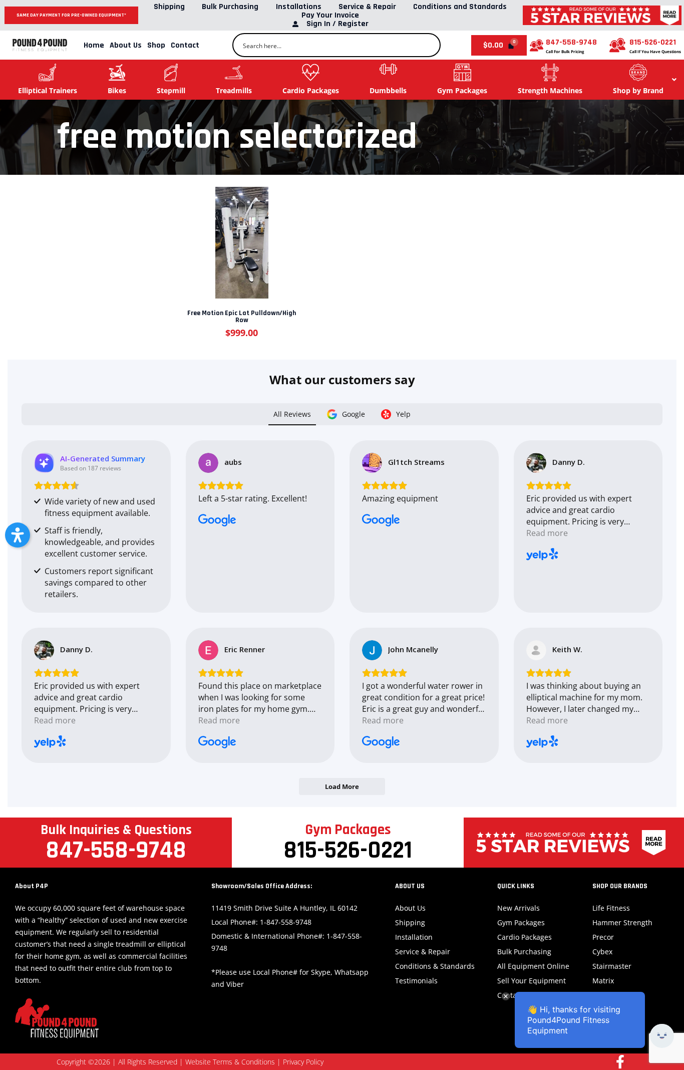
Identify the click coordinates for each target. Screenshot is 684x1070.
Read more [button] (547, 533)
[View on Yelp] (536, 463)
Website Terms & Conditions (230, 1061)
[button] (17, 535)
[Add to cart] (241, 237)
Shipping (169, 7)
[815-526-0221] (617, 45)
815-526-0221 (652, 42)
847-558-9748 (571, 42)
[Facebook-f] (620, 1061)
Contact (185, 45)
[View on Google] (208, 463)
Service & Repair (367, 7)
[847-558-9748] (536, 45)
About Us (126, 45)
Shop (156, 45)
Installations (298, 7)
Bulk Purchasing (230, 7)
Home (94, 45)
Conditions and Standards (460, 7)
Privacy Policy (303, 1061)
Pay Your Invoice (330, 15)
